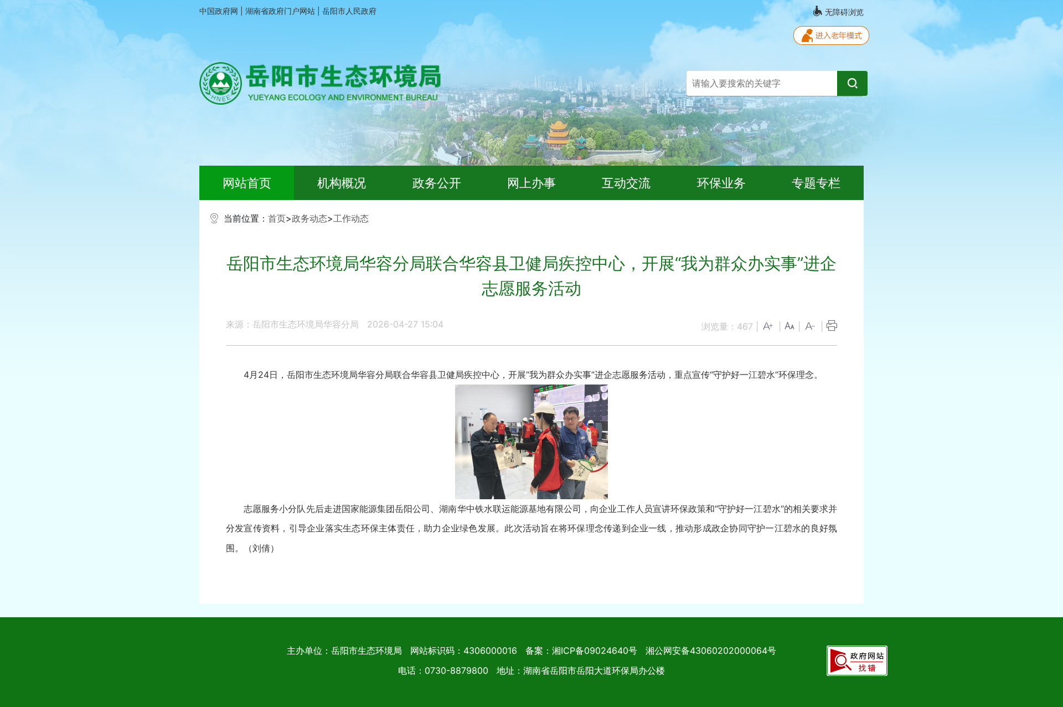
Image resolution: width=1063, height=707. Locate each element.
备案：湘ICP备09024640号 (581, 650)
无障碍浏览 (843, 12)
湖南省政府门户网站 (281, 11)
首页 (277, 218)
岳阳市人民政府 (349, 11)
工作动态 (351, 218)
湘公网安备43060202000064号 (711, 650)
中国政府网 (219, 11)
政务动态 (309, 218)
